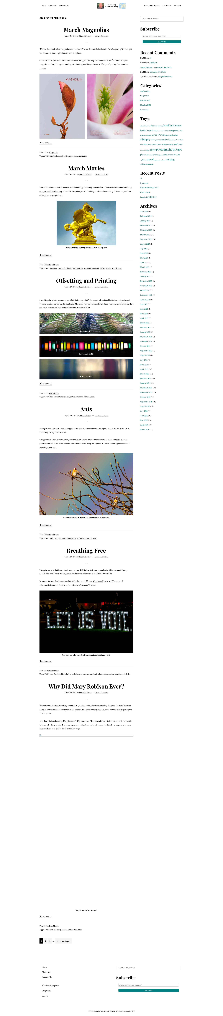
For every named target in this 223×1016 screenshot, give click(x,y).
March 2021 (144, 373)
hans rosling (175, 140)
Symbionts (153, 62)
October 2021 (145, 346)
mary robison (62, 929)
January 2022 (145, 332)
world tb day (125, 674)
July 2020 (144, 411)
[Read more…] (45, 143)
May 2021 (144, 364)
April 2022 (144, 318)
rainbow (79, 538)
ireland (181, 140)
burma (163, 131)
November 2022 (146, 285)
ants (56, 538)
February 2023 (145, 271)
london (159, 144)
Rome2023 (144, 109)
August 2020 (145, 406)
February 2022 (145, 327)
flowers (153, 140)
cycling (163, 134)
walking (170, 159)
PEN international (144, 150)
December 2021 (146, 336)
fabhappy (87, 396)
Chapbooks (53, 152)
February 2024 (145, 216)
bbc (51, 396)
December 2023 (146, 225)
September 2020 (146, 401)
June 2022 (144, 309)
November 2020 (146, 392)
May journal (98, 581)
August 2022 (145, 299)
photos (70, 929)
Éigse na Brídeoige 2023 (149, 187)
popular (160, 155)
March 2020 (144, 429)
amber (52, 538)
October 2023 (145, 234)
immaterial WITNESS (163, 67)
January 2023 (145, 276)
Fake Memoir (54, 264)
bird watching (159, 126)
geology (158, 140)
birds (153, 125)
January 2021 (145, 383)
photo (100, 674)
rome (165, 154)
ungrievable (157, 160)
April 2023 (144, 262)
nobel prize (170, 144)
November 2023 (146, 230)
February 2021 (145, 378)
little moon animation (91, 268)
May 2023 (144, 258)
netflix (108, 268)
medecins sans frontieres (80, 674)
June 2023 (144, 253)
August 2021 (145, 355)
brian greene (157, 131)
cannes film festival (65, 268)
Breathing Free (86, 550)
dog (168, 135)
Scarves (45, 995)
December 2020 (146, 387)
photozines (78, 929)
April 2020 (144, 425)
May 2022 (144, 313)
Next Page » (65, 941)
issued (60, 156)
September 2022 (146, 295)
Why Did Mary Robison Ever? (86, 686)
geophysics (166, 139)
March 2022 (144, 322)
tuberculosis (107, 674)
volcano (163, 160)
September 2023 (146, 239)
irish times (143, 144)
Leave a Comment (101, 36)
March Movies (86, 168)
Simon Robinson (146, 67)
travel (95, 538)
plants (151, 155)
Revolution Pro (110, 1011)
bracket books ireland (61, 396)
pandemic (93, 674)
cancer (167, 130)
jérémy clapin (78, 268)
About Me (46, 972)
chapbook (53, 156)
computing (148, 135)
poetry (155, 155)
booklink (62, 538)
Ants (86, 409)
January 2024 (145, 220)
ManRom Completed (50, 985)
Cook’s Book (145, 192)
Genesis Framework (127, 1011)
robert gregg (87, 538)
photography (68, 156)
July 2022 (144, 304)
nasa (93, 396)
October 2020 (145, 397)
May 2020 (144, 420)
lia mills (154, 144)
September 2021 (146, 350)
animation (53, 268)
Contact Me (47, 977)
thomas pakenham (80, 156)
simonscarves (172, 154)
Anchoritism (144, 91)
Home (44, 966)
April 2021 (144, 369)
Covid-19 (57, 674)
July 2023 (144, 248)
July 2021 (144, 360)
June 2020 (144, 415)
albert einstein (144, 126)
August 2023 (145, 244)
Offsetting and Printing (86, 280)
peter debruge (117, 268)
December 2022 (146, 281)
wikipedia (116, 674)
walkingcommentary (147, 164)
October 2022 (145, 290)
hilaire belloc (66, 674)
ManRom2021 (145, 105)
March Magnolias (86, 29)
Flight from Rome (165, 76)
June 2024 (144, 211)
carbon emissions (76, 396)
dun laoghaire (173, 135)
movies (102, 268)
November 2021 (146, 341)
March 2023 (144, 267)
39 (151, 58)
